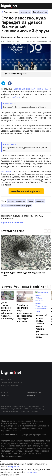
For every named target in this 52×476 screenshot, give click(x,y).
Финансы (31, 395)
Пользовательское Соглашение (34, 425)
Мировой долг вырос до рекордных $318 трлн (23, 274)
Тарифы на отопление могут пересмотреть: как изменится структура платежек (25, 313)
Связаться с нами (9, 423)
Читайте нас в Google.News (26, 191)
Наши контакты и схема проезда (16, 421)
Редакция (38, 421)
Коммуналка (25, 12)
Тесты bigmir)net (40, 12)
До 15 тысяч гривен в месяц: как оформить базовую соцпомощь (7, 310)
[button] (45, 231)
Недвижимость (34, 392)
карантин (40, 201)
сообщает (16, 97)
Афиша (4, 392)
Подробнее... (14, 466)
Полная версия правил (11, 456)
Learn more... (31, 472)
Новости (5, 395)
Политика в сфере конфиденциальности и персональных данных (21, 429)
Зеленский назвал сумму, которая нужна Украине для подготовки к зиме (41, 326)
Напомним (6, 171)
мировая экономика (16, 201)
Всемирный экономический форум (31, 88)
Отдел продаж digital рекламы (32, 434)
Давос (30, 201)
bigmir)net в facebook (12, 222)
